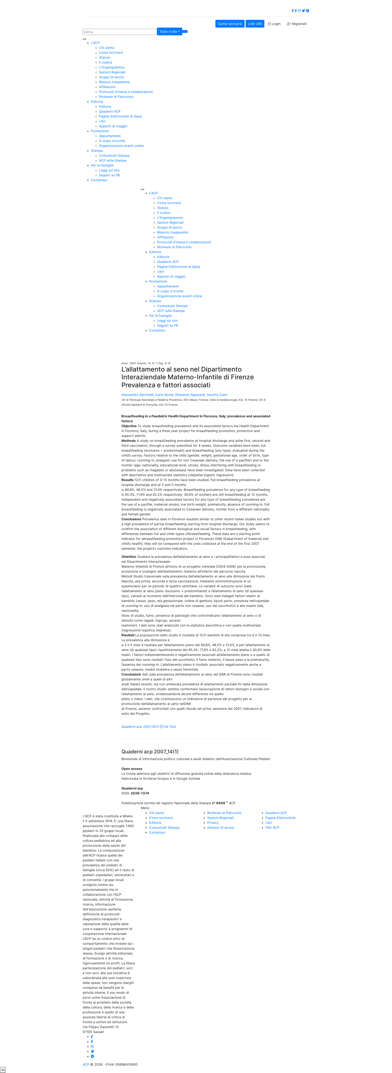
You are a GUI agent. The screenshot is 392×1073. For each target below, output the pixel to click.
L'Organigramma (111, 67)
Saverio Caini (217, 395)
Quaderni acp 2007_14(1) (140, 727)
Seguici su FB (109, 175)
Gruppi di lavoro (111, 77)
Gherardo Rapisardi (190, 395)
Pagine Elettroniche (280, 818)
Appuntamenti (110, 136)
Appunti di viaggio (113, 126)
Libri (102, 121)
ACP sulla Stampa (112, 160)
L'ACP (95, 43)
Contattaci (99, 180)
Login (276, 24)
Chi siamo (106, 48)
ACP (86, 1064)
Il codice (105, 62)
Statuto (104, 57)
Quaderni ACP (109, 111)
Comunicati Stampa (114, 155)
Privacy (213, 823)
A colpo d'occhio (112, 141)
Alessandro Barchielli (137, 395)
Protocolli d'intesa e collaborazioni (126, 92)
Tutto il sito (168, 31)
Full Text (169, 727)
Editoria (97, 101)
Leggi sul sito (109, 170)
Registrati (299, 24)
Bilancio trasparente (114, 82)
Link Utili (255, 24)
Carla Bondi (164, 395)
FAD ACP (272, 827)
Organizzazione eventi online (121, 146)
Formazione (100, 131)
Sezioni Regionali (112, 72)
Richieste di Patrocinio (116, 97)
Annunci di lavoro (220, 827)
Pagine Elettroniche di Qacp (120, 116)
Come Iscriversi (230, 24)
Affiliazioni (107, 87)
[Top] (2, 1070)
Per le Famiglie (102, 165)
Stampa (97, 151)
